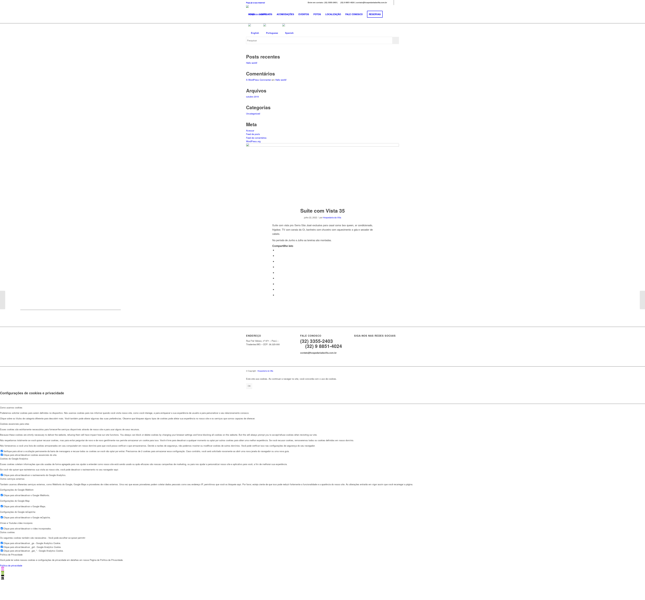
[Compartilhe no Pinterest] (277, 267)
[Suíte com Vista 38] (642, 300)
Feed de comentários (256, 137)
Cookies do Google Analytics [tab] (14, 458)
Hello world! (251, 62)
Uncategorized (253, 113)
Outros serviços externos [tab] (12, 478)
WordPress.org (253, 141)
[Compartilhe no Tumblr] (277, 278)
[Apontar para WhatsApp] (396, 2)
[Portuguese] (270, 33)
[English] (253, 33)
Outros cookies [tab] (7, 532)
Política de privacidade (11, 565)
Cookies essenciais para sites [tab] (14, 423)
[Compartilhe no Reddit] (277, 289)
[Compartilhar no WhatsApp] (277, 261)
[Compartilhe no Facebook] (277, 250)
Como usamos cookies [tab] (11, 407)
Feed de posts (253, 134)
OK (249, 385)
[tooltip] (2, 569)
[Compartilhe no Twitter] (277, 255)
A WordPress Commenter (258, 79)
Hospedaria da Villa (332, 217)
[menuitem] (255, 3)
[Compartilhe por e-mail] (277, 295)
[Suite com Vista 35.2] (322, 173)
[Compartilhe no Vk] (277, 284)
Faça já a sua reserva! (255, 2)
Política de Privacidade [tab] (11, 554)
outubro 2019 (252, 96)
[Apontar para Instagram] (391, 2)
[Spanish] (288, 33)
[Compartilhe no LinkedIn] (277, 272)
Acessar (250, 130)
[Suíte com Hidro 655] (2, 300)
